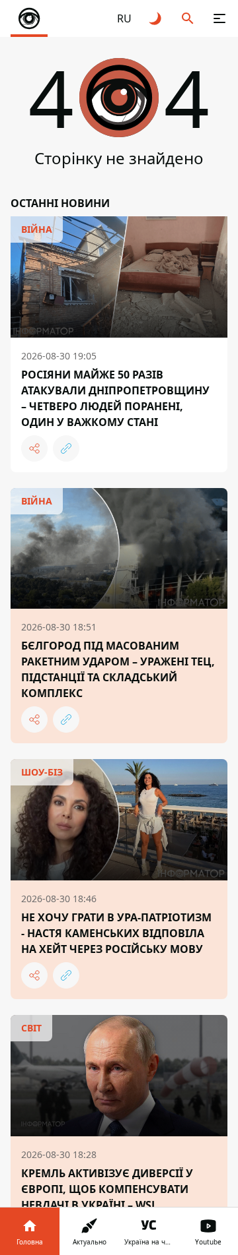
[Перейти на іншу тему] (156, 18)
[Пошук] (188, 18)
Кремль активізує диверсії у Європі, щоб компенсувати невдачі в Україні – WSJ (107, 1189)
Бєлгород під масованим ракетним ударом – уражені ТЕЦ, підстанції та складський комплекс (118, 669)
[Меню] (219, 18)
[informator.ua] (29, 18)
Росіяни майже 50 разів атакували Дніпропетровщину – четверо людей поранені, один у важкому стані (115, 398)
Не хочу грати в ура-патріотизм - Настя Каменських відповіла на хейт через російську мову (116, 933)
